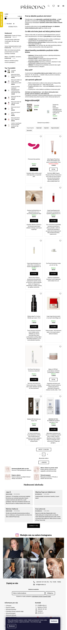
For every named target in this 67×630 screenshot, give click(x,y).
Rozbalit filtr (12, 26)
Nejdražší (46, 127)
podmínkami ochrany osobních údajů (41, 596)
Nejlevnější (39, 127)
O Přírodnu (8, 605)
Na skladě (10, 23)
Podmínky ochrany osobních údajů (14, 611)
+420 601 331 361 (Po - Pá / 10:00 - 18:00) (48, 582)
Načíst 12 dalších (44, 449)
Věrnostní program (11, 613)
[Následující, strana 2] (43, 454)
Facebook (40, 611)
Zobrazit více (33, 525)
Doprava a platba (10, 607)
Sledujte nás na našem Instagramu (36, 535)
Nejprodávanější (55, 127)
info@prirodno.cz (41, 584)
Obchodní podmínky (11, 609)
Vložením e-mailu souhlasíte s (33, 596)
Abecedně (29, 130)
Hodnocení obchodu (33, 485)
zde (40, 622)
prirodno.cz (40, 613)
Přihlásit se (50, 593)
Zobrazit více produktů (43, 122)
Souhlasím (54, 621)
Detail (53, 169)
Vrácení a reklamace (11, 617)
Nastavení (12, 626)
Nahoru (44, 462)
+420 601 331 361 (42, 609)
